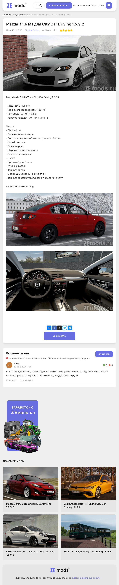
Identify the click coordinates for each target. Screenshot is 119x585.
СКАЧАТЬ (60, 336)
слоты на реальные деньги (86, 577)
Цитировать (27, 380)
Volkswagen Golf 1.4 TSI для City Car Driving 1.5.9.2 (85, 505)
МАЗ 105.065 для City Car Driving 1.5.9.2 (87, 551)
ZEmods (7, 14)
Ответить (10, 380)
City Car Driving (21, 14)
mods (19, 5)
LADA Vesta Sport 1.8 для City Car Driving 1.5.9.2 (30, 553)
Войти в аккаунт (59, 5)
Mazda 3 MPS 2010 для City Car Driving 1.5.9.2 (28, 505)
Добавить (104, 354)
